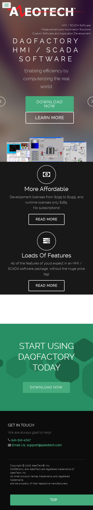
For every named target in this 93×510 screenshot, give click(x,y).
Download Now (49, 104)
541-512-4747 (21, 440)
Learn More (49, 117)
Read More (46, 219)
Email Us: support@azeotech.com (37, 445)
